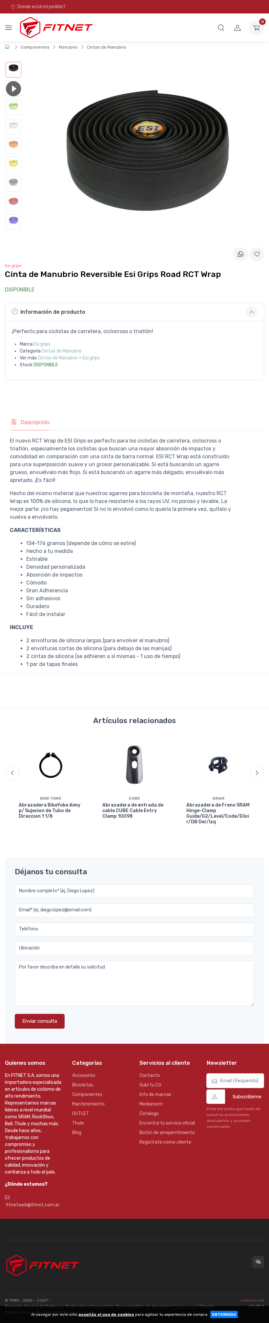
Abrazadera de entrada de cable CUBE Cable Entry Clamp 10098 (132, 810)
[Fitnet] (56, 27)
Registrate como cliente (165, 1142)
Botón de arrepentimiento (167, 1132)
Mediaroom (151, 1104)
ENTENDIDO (224, 1314)
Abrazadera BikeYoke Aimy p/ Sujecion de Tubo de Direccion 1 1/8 (49, 810)
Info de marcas (155, 1094)
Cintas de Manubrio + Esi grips (69, 358)
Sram (218, 798)
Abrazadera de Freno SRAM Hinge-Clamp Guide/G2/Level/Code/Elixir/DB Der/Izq (218, 813)
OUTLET (80, 1113)
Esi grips (42, 344)
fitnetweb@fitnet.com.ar (32, 1205)
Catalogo (149, 1113)
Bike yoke (50, 798)
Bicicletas (82, 1085)
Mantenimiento (88, 1104)
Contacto (149, 1075)
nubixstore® (252, 1300)
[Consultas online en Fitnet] (258, 1262)
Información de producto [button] (52, 312)
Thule (78, 1123)
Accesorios (83, 1075)
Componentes (35, 47)
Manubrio (68, 47)
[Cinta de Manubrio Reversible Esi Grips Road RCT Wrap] (13, 70)
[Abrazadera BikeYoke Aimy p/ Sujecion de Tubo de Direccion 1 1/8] (50, 765)
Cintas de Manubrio (106, 47)
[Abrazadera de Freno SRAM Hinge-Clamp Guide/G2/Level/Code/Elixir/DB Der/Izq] (218, 765)
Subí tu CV (150, 1085)
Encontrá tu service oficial (167, 1123)
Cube (134, 798)
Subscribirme (247, 1097)
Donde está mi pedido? (41, 7)
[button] (221, 27)
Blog (76, 1132)
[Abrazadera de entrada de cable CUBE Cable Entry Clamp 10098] (134, 765)
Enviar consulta (39, 1021)
